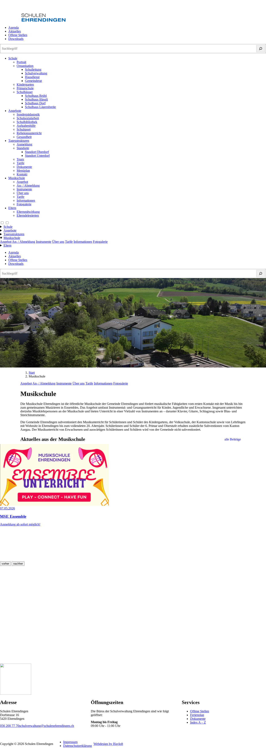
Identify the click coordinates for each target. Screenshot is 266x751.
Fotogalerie (24, 204)
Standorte (23, 148)
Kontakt (22, 174)
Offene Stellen (17, 35)
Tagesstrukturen (18, 140)
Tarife (20, 163)
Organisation (25, 66)
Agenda (13, 27)
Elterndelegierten (28, 215)
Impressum (70, 742)
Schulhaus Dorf (35, 103)
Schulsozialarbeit (28, 118)
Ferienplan (197, 715)
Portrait (21, 62)
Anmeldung (24, 144)
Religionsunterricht (29, 133)
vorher (5, 563)
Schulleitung (33, 69)
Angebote (14, 110)
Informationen (26, 200)
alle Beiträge (232, 439)
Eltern (12, 208)
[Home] (32, 20)
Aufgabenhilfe (26, 125)
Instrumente (24, 189)
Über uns (23, 193)
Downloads (15, 39)
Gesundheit (24, 137)
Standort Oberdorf (37, 152)
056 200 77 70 (9, 726)
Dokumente (24, 167)
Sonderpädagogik (28, 114)
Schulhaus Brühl (36, 95)
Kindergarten (25, 84)
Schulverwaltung (36, 73)
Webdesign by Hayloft (108, 744)
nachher (18, 563)
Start (32, 372)
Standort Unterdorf (37, 155)
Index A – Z (198, 722)
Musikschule (16, 178)
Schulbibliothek (27, 122)
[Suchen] (260, 48)
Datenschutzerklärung (77, 745)
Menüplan (23, 170)
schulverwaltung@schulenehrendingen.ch (46, 726)
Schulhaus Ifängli (36, 99)
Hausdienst (32, 77)
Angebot (22, 182)
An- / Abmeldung (28, 185)
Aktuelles (14, 31)
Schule (12, 58)
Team (20, 159)
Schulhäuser (25, 92)
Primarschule (25, 88)
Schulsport (24, 129)
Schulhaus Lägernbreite (40, 107)
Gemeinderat (33, 81)
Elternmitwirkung (28, 211)
